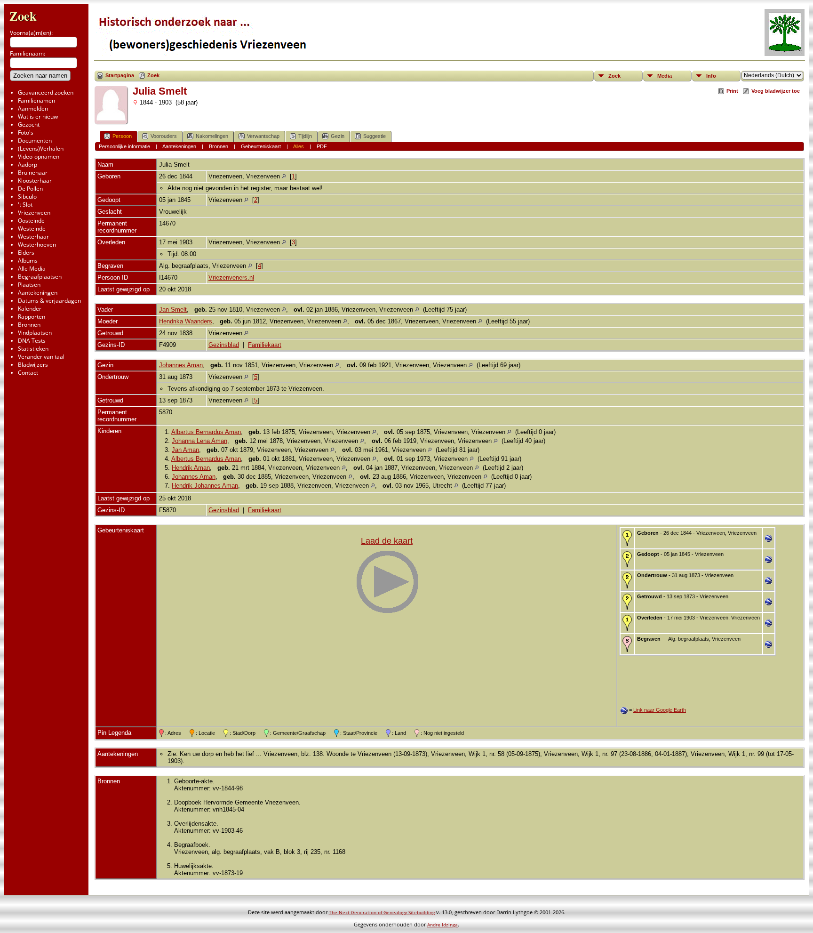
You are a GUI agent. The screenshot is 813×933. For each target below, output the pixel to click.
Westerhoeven (37, 245)
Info (711, 76)
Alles (298, 146)
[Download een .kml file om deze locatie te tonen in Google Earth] (768, 539)
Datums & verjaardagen (49, 301)
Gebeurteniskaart (261, 146)
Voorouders (164, 136)
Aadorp (27, 165)
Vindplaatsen (35, 333)
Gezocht (29, 125)
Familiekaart (264, 344)
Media (664, 76)
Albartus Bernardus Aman (206, 431)
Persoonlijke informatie (124, 146)
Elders (26, 253)
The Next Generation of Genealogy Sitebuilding (382, 912)
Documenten (35, 141)
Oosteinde (31, 221)
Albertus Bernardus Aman (206, 458)
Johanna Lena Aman (199, 440)
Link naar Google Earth (659, 710)
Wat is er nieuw (38, 117)
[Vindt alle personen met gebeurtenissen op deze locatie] (284, 176)
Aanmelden (33, 109)
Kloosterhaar (35, 181)
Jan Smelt (173, 309)
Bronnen (29, 325)
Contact (28, 373)
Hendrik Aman (191, 467)
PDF (322, 146)
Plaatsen (29, 285)
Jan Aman (185, 449)
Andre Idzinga (442, 924)
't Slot (25, 205)
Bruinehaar (33, 173)
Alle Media (32, 269)
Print (732, 91)
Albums (28, 261)
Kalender (29, 309)
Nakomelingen (212, 136)
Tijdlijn (305, 136)
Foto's (25, 133)
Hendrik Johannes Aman (205, 485)
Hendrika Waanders (185, 321)
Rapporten (31, 317)
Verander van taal (41, 357)
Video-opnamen (38, 157)
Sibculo (27, 197)
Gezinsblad (223, 344)
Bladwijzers (33, 365)
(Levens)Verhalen (41, 149)
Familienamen (36, 101)
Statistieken (33, 349)
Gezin (337, 136)
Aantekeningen (37, 293)
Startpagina (119, 75)
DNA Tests (32, 341)
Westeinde (32, 229)
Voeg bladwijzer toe (775, 91)
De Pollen (30, 189)
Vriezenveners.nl (231, 277)
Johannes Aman (181, 365)
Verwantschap (263, 136)
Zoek (23, 16)
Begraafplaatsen (40, 277)
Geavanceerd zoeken (45, 92)
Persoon (122, 136)
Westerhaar (33, 237)
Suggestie (374, 136)
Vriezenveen (34, 213)
